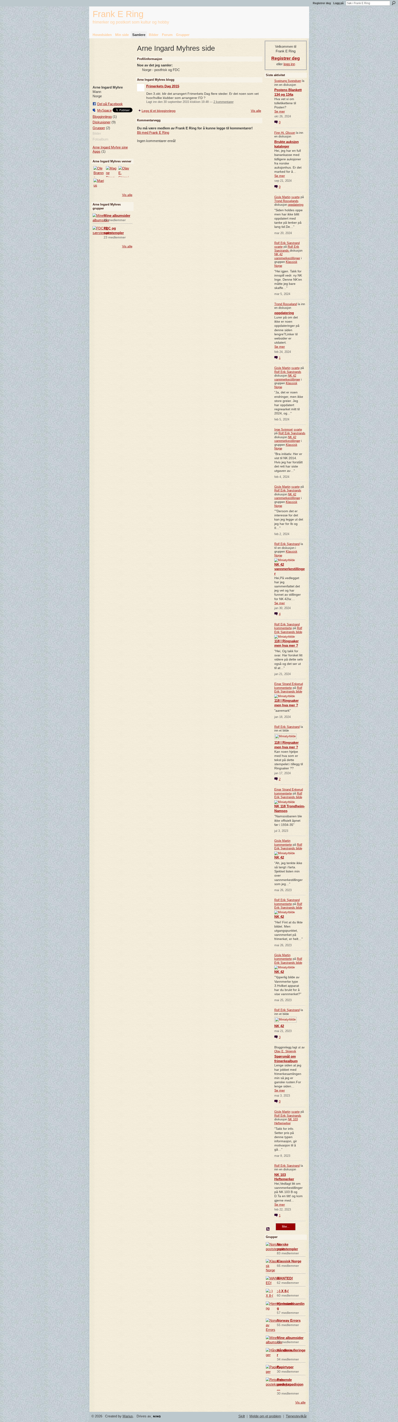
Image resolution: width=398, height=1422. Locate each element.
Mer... (286, 1226)
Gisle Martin (282, 197)
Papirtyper (285, 1367)
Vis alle (127, 195)
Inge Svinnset (283, 429)
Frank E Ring (118, 14)
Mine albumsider (117, 215)
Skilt (241, 1416)
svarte (295, 197)
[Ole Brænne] (99, 171)
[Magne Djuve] (111, 171)
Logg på (338, 3)
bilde (299, 632)
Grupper (99, 128)
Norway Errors (289, 1320)
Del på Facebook (110, 104)
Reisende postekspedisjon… (290, 1384)
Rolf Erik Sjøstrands (286, 248)
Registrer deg (322, 3)
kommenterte (283, 628)
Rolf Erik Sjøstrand (287, 243)
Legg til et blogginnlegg (159, 111)
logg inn (289, 64)
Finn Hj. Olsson (284, 132)
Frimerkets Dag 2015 (162, 86)
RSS (268, 1229)
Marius (128, 1416)
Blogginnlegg (102, 117)
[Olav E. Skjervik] (123, 171)
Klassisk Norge (289, 1261)
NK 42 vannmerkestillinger (287, 256)
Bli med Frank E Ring (153, 132)
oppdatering (295, 204)
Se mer (279, 111)
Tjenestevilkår (296, 1416)
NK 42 (279, 857)
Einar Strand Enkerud (288, 684)
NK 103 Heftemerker (286, 1121)
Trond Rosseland (285, 304)
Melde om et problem (265, 1416)
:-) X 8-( (283, 1291)
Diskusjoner (102, 122)
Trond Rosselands (286, 201)
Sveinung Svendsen (287, 81)
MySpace (104, 110)
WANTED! (285, 1278)
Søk (393, 3)
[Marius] (99, 184)
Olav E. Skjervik (285, 1051)
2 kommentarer (224, 102)
